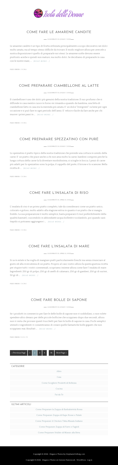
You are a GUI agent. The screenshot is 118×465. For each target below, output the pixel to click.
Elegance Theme (56, 454)
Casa (59, 377)
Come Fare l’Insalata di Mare (59, 246)
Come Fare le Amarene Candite (59, 32)
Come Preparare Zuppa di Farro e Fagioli (59, 427)
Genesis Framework (67, 460)
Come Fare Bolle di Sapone (59, 300)
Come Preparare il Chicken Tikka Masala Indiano (59, 421)
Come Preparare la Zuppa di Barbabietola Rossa (59, 409)
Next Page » (61, 353)
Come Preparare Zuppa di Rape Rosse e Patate (59, 415)
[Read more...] (41, 61)
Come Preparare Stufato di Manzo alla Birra (59, 432)
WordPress (81, 460)
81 (51, 353)
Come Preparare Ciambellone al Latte (59, 86)
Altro (59, 371)
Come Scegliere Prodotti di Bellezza (59, 383)
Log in (89, 460)
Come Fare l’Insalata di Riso (58, 193)
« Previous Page (19, 353)
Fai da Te (24, 337)
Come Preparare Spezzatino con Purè (59, 139)
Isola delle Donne (59, 12)
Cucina (23, 69)
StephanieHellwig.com (75, 454)
